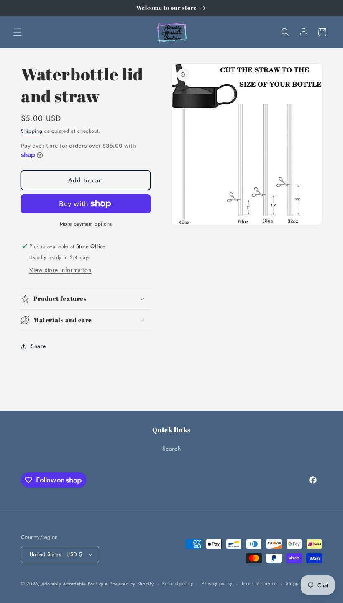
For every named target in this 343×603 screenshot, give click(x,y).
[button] (17, 32)
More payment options (86, 224)
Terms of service (259, 583)
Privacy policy (217, 583)
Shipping (32, 131)
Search (171, 448)
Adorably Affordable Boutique (74, 583)
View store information (60, 270)
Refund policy (177, 583)
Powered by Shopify (132, 583)
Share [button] (38, 346)
